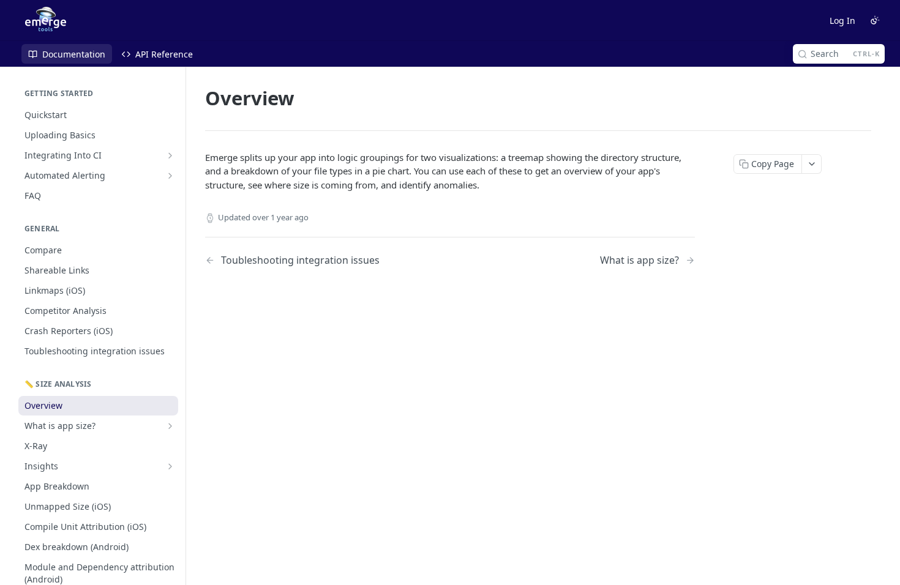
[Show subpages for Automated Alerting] (170, 176)
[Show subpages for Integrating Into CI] (170, 155)
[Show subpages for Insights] (170, 466)
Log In (842, 20)
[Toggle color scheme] (875, 20)
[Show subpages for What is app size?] (170, 426)
